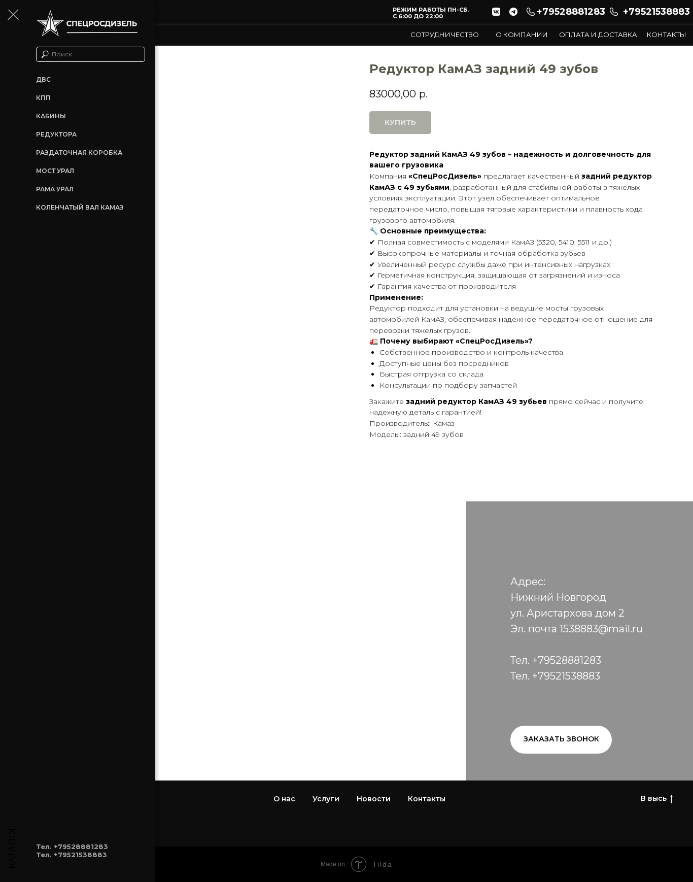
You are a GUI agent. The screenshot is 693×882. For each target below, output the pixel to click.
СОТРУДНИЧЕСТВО (444, 34)
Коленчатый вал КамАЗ (80, 207)
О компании (522, 34)
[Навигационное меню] (13, 15)
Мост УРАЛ (55, 171)
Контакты (666, 34)
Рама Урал (55, 189)
